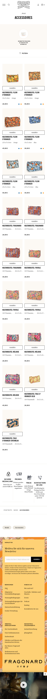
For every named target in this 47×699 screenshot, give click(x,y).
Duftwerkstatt (9, 636)
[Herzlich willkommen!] (24, 4)
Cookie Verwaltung (11, 611)
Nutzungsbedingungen (12, 598)
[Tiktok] (27, 667)
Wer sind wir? (28, 588)
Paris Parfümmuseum (12, 633)
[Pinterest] (24, 667)
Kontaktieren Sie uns (31, 609)
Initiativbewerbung (30, 629)
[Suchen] (9, 5)
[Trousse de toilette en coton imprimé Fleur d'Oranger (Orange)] (18, 104)
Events (26, 598)
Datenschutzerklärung (12, 607)
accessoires (19, 528)
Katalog (26, 605)
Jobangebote (28, 633)
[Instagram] (18, 667)
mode (7, 528)
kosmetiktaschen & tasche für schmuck (23, 42)
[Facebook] (20, 667)
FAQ (6, 588)
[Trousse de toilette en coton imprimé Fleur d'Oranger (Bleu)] (41, 148)
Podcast (26, 601)
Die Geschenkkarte (11, 629)
